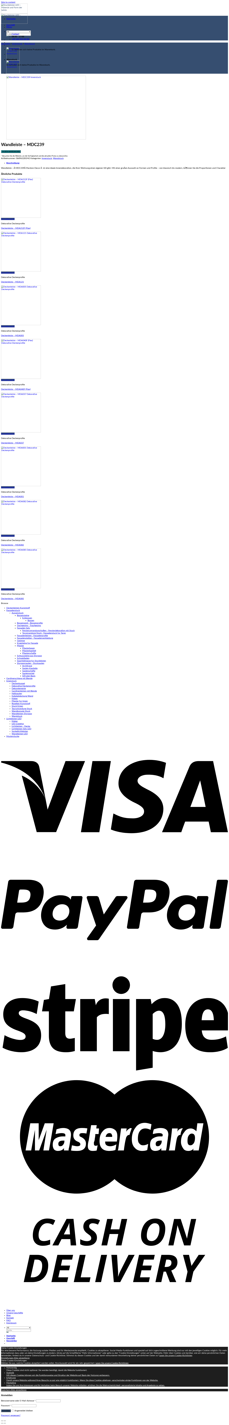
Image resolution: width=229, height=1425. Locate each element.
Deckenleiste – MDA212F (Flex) (15, 228)
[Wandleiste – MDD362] (13, 73)
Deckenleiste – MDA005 (12, 336)
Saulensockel (28, 673)
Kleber (15, 699)
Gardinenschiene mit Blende (19, 678)
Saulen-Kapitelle (30, 668)
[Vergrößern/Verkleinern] (5, 1420)
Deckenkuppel (18, 683)
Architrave (27, 666)
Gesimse (21, 641)
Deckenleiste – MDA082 (12, 545)
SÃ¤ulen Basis (28, 676)
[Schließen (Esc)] (2, 1420)
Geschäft (10, 25)
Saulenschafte (28, 671)
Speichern (6, 1390)
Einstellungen (7, 1358)
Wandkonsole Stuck (21, 711)
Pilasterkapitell (29, 651)
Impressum (11, 1323)
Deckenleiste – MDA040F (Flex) (15, 389)
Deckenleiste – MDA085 (12, 599)
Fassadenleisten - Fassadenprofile (32, 636)
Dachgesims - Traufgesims (29, 625)
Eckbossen (27, 618)
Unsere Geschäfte (14, 1313)
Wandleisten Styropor (22, 714)
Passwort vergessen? (10, 1415)
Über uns (10, 1310)
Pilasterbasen (28, 648)
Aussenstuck (17, 613)
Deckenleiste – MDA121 (12, 282)
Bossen (31, 620)
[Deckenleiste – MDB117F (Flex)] (13, 60)
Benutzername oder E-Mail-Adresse (18, 1401)
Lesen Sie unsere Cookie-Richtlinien (175, 1355)
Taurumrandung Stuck (22, 709)
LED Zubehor (18, 724)
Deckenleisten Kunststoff (18, 608)
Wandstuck (29, 44)
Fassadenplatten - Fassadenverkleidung (35, 638)
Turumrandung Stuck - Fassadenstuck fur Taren (44, 633)
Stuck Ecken (17, 706)
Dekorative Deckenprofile (23, 686)
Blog (8, 1315)
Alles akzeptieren (22, 1358)
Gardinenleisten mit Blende (24, 691)
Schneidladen (23, 658)
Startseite (11, 19)
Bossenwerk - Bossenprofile (30, 623)
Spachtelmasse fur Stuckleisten (31, 661)
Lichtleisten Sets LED (21, 729)
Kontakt (10, 1318)
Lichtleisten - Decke (21, 726)
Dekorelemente (19, 688)
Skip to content (8, 2)
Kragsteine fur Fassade (27, 643)
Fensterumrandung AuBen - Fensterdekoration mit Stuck (48, 631)
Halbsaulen (17, 693)
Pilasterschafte (29, 653)
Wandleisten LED (20, 734)
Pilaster (20, 646)
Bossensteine (23, 615)
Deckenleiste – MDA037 (12, 443)
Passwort (6, 1406)
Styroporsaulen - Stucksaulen (30, 663)
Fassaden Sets (23, 628)
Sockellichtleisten (20, 731)
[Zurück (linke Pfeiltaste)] (2, 1423)
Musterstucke (12, 736)
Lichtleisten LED (13, 719)
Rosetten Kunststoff (21, 704)
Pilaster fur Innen (20, 701)
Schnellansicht (8, 219)
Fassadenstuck (13, 610)
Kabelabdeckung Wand (22, 696)
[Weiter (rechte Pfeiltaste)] (5, 1423)
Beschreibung (12, 163)
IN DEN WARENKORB (11, 152)
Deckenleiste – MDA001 (12, 497)
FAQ (8, 1320)
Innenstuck (17, 44)
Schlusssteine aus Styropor (29, 656)
